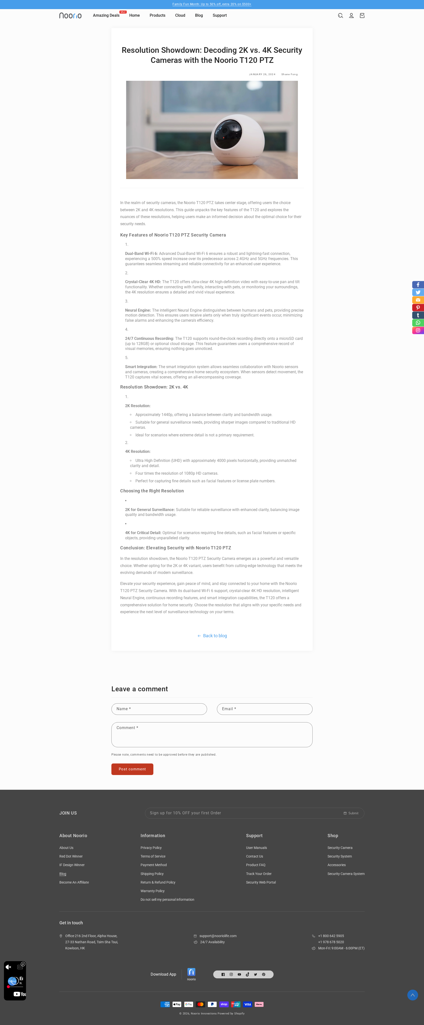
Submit (353, 813)
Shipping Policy (152, 874)
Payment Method (154, 865)
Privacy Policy (151, 848)
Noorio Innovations (204, 1013)
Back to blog (215, 635)
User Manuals (256, 848)
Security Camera (340, 848)
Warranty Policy (153, 891)
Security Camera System (346, 874)
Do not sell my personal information (167, 899)
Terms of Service (153, 856)
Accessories (337, 865)
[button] (340, 15)
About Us (66, 848)
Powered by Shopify (231, 1013)
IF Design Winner (72, 865)
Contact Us (254, 856)
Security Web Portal (261, 882)
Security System (340, 856)
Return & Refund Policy (158, 882)
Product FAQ (255, 865)
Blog (62, 874)
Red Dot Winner (71, 856)
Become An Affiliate (74, 882)
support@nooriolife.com (218, 936)
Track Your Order (259, 874)
